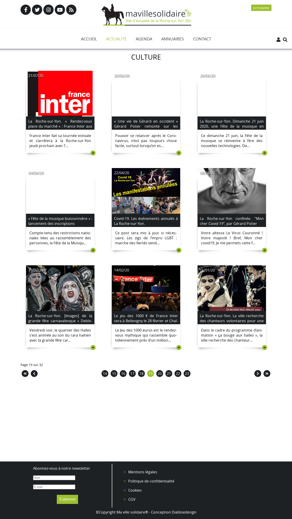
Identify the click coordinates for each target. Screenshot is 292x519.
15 (114, 373)
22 (178, 373)
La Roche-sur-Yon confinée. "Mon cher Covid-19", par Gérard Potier (232, 221)
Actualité (116, 39)
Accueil (89, 39)
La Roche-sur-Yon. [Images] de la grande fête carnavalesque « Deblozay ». (60, 320)
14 (105, 373)
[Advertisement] (146, 420)
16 (123, 373)
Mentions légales (142, 471)
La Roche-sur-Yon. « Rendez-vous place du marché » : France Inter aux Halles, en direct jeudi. (60, 126)
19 (151, 373)
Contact (202, 39)
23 (187, 373)
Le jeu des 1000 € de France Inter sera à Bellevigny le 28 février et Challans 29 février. (146, 320)
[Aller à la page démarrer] (25, 373)
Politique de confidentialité (151, 481)
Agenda (144, 39)
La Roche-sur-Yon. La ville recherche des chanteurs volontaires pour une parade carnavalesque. (232, 320)
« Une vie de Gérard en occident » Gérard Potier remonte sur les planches (146, 126)
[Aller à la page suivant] (257, 373)
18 (141, 373)
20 (160, 373)
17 (132, 373)
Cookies (135, 490)
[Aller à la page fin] (266, 373)
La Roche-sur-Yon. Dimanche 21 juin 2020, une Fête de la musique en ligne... (232, 126)
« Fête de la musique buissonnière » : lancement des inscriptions (60, 221)
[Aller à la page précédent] (34, 373)
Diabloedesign (184, 512)
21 (169, 373)
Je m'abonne (261, 8)
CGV (132, 499)
